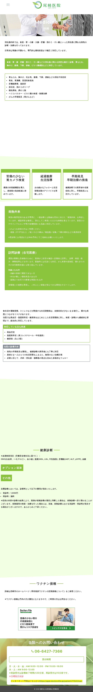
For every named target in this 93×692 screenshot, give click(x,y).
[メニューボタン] (8, 5)
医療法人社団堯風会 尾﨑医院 (49, 689)
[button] (32, 148)
